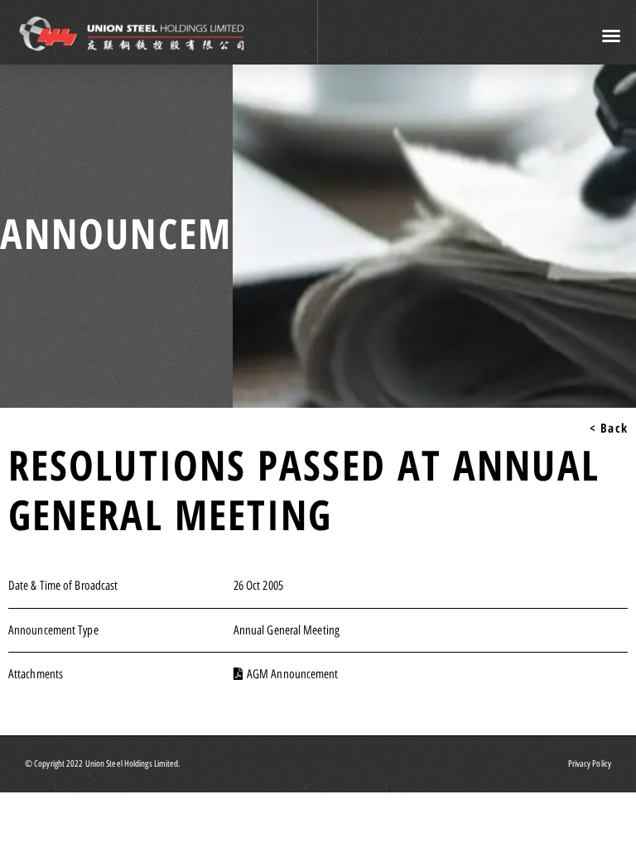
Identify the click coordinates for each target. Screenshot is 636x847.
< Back (609, 427)
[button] (612, 35)
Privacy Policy (589, 763)
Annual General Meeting (287, 630)
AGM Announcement (293, 674)
